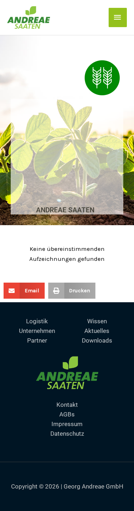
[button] (24, 291)
